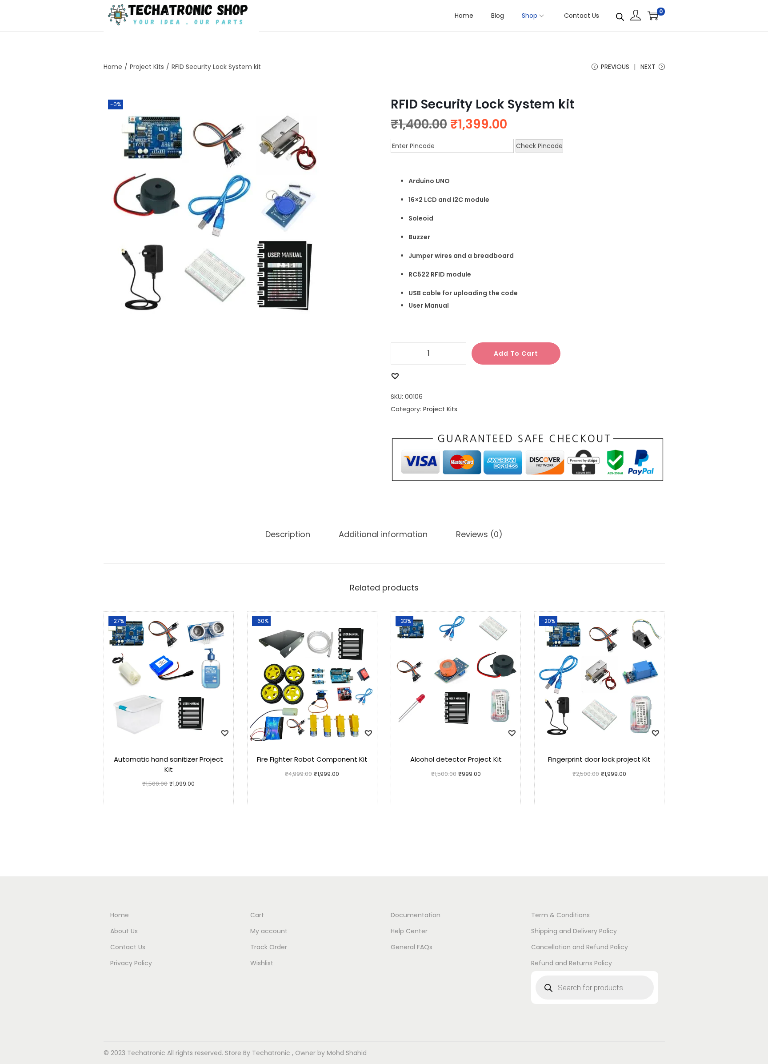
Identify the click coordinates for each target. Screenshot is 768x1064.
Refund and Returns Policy (571, 963)
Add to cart (516, 353)
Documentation (415, 915)
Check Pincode (539, 145)
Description (287, 534)
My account (269, 931)
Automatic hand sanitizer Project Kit (168, 764)
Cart (257, 915)
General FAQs (411, 947)
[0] (653, 15)
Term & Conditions (560, 915)
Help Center (409, 931)
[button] (395, 375)
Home (113, 66)
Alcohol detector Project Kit (456, 759)
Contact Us (127, 947)
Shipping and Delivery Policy (574, 931)
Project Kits (147, 66)
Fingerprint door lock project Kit (599, 759)
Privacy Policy (131, 963)
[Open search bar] (620, 15)
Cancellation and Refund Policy (579, 947)
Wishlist (261, 963)
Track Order (268, 947)
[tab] (287, 534)
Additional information (383, 534)
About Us (124, 931)
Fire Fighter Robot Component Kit (312, 759)
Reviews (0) (479, 534)
